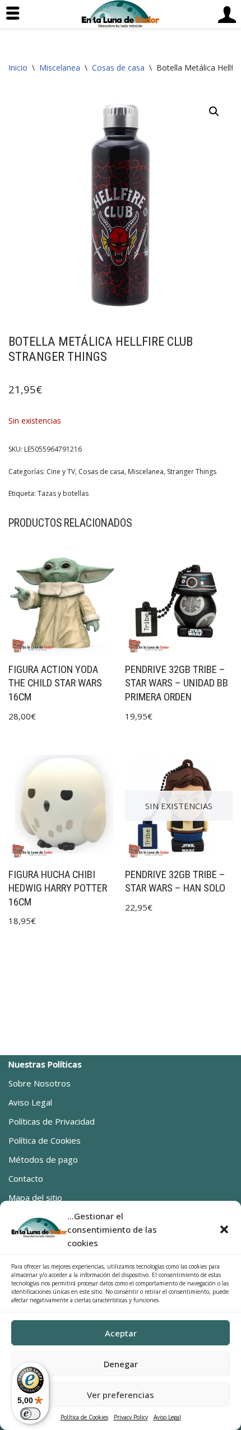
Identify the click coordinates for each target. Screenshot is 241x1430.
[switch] (30, 1414)
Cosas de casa (118, 67)
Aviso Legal (167, 1417)
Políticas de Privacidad (51, 1121)
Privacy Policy (131, 1417)
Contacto (25, 1178)
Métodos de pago (43, 1159)
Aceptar (121, 1333)
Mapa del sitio (35, 1197)
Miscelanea (59, 67)
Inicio (17, 67)
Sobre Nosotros (39, 1083)
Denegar (121, 1363)
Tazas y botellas (63, 493)
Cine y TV (61, 471)
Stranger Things (191, 471)
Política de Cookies (84, 1417)
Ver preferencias (120, 1394)
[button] (224, 1229)
